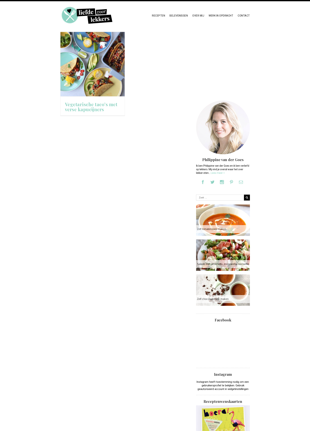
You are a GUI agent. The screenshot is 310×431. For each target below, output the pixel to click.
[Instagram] (222, 182)
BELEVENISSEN (179, 15)
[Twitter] (212, 182)
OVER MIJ (198, 15)
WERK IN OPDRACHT (221, 15)
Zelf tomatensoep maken (211, 228)
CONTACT (244, 15)
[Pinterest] (231, 182)
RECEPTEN (158, 15)
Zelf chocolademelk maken (213, 298)
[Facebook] (202, 182)
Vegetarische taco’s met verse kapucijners (91, 107)
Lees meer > (218, 172)
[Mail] (241, 182)
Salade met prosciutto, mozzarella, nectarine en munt (225, 266)
